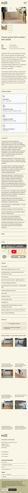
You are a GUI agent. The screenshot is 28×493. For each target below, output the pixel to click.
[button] (24, 9)
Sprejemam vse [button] (12, 489)
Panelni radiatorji (20, 48)
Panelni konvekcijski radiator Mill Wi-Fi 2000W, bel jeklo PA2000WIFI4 (7, 365)
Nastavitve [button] (5, 489)
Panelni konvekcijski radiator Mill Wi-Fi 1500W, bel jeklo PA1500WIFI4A (7, 428)
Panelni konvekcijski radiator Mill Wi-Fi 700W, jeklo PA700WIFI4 (20, 365)
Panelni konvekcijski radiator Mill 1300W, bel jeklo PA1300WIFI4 (6, 396)
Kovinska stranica (13, 48)
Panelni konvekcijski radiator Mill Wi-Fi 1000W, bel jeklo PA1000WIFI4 (20, 428)
